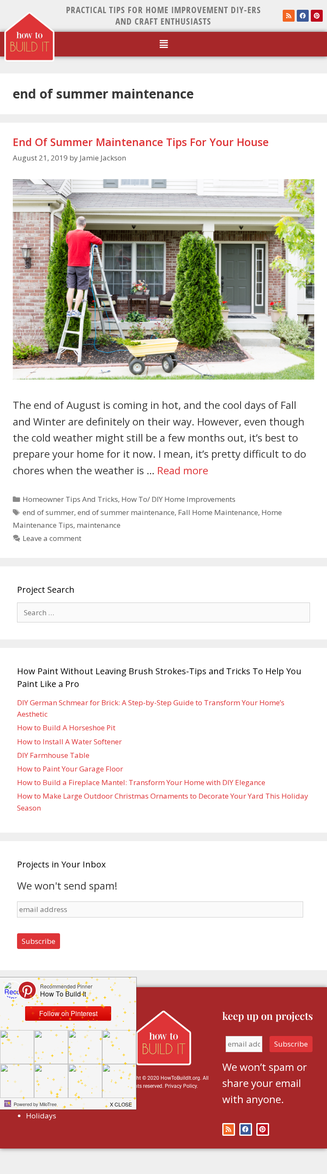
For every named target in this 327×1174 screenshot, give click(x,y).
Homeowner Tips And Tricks (70, 499)
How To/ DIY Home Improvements (178, 499)
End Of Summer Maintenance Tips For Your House (141, 142)
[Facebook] (303, 16)
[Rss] (289, 16)
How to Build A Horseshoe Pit (66, 727)
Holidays (41, 1116)
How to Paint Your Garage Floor (70, 769)
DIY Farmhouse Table (53, 755)
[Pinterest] (317, 16)
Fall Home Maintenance (218, 512)
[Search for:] (163, 612)
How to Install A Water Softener (69, 741)
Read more (182, 470)
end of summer (48, 512)
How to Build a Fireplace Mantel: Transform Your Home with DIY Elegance (141, 782)
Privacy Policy (181, 1086)
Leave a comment (52, 538)
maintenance (98, 525)
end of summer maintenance (126, 512)
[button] (163, 44)
